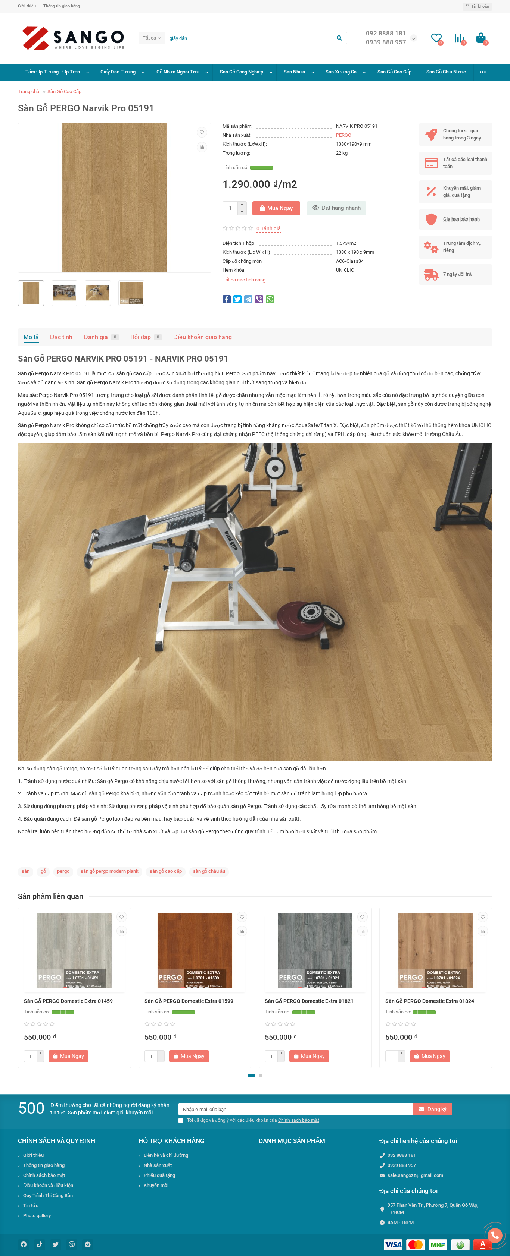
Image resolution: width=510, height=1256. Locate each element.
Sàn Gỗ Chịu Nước (446, 72)
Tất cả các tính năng (244, 280)
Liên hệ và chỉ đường (166, 1155)
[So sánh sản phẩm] (202, 147)
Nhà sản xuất (158, 1165)
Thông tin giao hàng (61, 6)
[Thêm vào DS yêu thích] (202, 132)
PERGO (343, 135)
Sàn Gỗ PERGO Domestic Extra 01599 (188, 1001)
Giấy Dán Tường (118, 72)
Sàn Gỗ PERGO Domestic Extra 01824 (429, 1001)
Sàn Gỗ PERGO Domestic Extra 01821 (309, 1001)
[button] (251, 1075)
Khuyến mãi (156, 1185)
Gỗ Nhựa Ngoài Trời (177, 72)
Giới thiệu (27, 6)
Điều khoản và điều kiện (48, 1185)
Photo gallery (37, 1215)
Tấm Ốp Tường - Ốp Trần (52, 72)
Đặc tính (61, 337)
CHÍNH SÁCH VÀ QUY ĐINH (56, 1141)
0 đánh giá (268, 228)
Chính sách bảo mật (44, 1175)
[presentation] (18, 988)
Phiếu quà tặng (159, 1175)
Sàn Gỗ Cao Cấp (394, 72)
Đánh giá (100, 337)
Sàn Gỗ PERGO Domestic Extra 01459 (68, 1001)
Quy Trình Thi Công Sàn (48, 1195)
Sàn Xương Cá (341, 72)
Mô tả (31, 337)
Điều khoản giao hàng (202, 337)
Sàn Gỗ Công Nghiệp (241, 72)
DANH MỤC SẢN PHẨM (292, 1141)
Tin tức (30, 1205)
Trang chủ (28, 91)
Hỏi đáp (144, 337)
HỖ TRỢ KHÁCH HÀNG (172, 1141)
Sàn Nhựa (294, 72)
